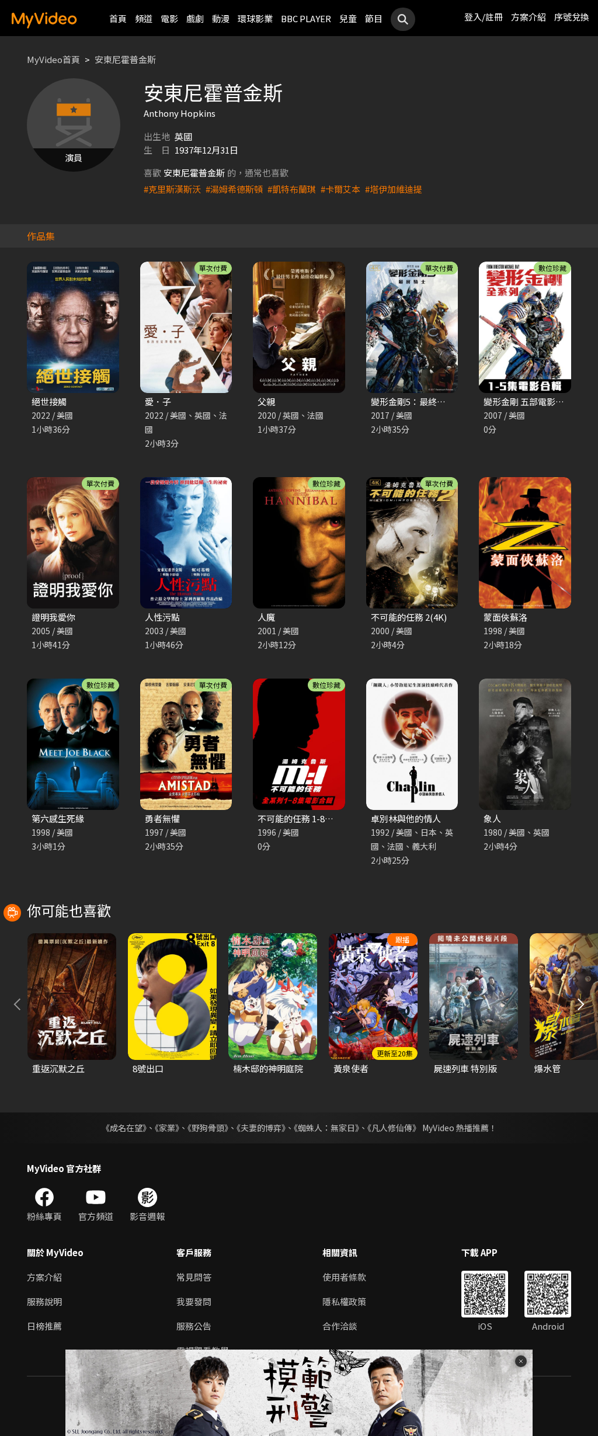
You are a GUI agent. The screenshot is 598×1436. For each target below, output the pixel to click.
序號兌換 (571, 17)
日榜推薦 (44, 1326)
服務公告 (193, 1326)
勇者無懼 (162, 818)
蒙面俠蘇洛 (505, 617)
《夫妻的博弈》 (261, 1127)
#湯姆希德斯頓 (234, 189)
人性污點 (162, 617)
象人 (492, 818)
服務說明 (44, 1301)
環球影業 (255, 18)
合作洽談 (339, 1326)
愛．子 (158, 401)
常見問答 (193, 1277)
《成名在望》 (124, 1127)
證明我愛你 (53, 617)
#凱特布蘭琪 (291, 189)
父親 (266, 401)
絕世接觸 (49, 401)
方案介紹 (528, 17)
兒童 (348, 18)
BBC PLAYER (306, 18)
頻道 (143, 18)
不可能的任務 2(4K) (409, 617)
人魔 (266, 617)
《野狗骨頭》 (207, 1127)
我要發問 (193, 1301)
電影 (169, 18)
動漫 (221, 18)
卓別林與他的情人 (406, 818)
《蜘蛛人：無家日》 (326, 1127)
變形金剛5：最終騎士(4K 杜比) (431, 401)
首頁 (118, 18)
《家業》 (167, 1127)
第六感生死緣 (58, 818)
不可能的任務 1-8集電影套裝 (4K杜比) (331, 818)
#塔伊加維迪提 (393, 189)
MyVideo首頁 (53, 59)
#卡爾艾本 (340, 189)
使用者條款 (344, 1277)
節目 (374, 18)
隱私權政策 (344, 1301)
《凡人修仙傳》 (393, 1127)
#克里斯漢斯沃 (172, 189)
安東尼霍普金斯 (125, 59)
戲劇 (195, 18)
